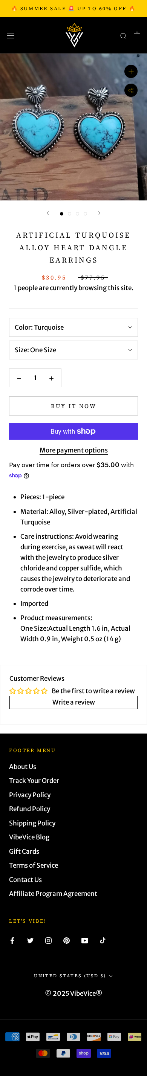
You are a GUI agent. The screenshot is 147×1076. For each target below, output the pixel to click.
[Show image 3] (77, 214)
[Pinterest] (66, 940)
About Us (22, 767)
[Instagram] (48, 940)
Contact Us (25, 880)
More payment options (74, 450)
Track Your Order (34, 780)
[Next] (99, 213)
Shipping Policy (32, 823)
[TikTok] (103, 940)
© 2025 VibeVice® (74, 993)
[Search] (123, 35)
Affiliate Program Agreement (53, 894)
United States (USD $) (70, 976)
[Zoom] (131, 71)
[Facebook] (12, 940)
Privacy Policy (30, 795)
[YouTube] (84, 940)
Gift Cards (24, 851)
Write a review (73, 702)
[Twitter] (30, 940)
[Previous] (47, 213)
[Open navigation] (10, 35)
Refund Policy (29, 809)
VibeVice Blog (29, 837)
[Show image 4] (85, 214)
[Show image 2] (69, 214)
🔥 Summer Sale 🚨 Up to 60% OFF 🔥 (73, 8)
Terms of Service (33, 865)
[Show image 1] (61, 214)
